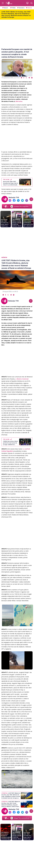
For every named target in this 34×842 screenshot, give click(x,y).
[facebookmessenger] (21, 77)
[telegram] (29, 77)
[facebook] (23, 77)
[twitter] (26, 77)
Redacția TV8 (14, 197)
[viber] (32, 77)
